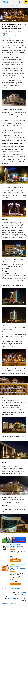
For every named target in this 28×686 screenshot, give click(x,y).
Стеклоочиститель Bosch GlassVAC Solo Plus (16, 547)
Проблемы (4, 603)
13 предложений (15, 560)
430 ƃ (11, 556)
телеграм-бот (12, 598)
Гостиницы (11, 603)
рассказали (9, 47)
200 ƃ (11, 579)
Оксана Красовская (7, 31)
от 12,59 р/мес (14, 558)
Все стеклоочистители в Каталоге (11, 588)
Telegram (23, 592)
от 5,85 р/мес (13, 581)
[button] (12, 181)
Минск (14, 603)
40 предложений (15, 583)
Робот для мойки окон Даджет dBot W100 (18, 569)
